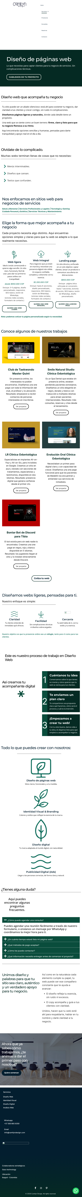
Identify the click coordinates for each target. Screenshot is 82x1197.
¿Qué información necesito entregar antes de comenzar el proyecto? (40, 956)
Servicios (44, 11)
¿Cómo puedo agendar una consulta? (25, 920)
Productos (45, 18)
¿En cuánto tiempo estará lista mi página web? (30, 939)
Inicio (42, 5)
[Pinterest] (46, 1188)
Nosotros (44, 30)
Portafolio (45, 24)
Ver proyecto (21, 406)
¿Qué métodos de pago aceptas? (23, 945)
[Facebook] (35, 1188)
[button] (41, 920)
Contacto (44, 37)
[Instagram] (41, 1188)
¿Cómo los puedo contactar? (21, 951)
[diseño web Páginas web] (20, 4)
